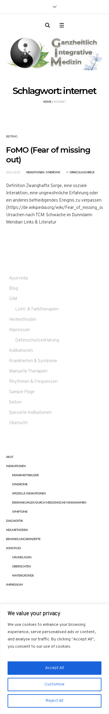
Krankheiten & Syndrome (33, 361)
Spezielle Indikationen (30, 413)
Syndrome (53, 172)
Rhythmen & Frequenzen (33, 382)
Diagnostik (14, 521)
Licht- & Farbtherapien (37, 309)
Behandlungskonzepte (23, 539)
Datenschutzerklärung (37, 340)
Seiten (15, 402)
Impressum (19, 330)
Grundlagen (21, 557)
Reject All (54, 700)
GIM (13, 299)
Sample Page (22, 392)
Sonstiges (13, 548)
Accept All (54, 668)
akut (9, 457)
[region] (54, 659)
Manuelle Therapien (28, 371)
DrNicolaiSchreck (82, 172)
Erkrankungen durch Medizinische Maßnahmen (49, 502)
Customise (54, 684)
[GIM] (54, 51)
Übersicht (18, 423)
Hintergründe (23, 575)
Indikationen (35, 172)
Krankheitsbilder (25, 475)
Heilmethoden (22, 320)
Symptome (20, 512)
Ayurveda (18, 278)
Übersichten (21, 566)
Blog (13, 289)
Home (47, 102)
